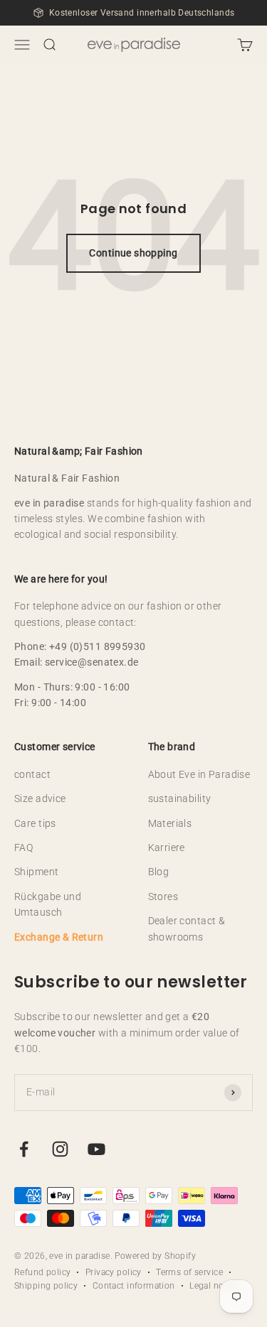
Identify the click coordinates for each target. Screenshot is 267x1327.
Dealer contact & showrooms (187, 928)
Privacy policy (113, 1272)
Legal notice (214, 1286)
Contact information (134, 1286)
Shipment (36, 871)
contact (32, 774)
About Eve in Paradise (199, 774)
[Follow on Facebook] (23, 1149)
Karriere (166, 847)
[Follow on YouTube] (96, 1149)
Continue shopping (133, 253)
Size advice (40, 798)
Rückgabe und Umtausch (47, 904)
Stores (163, 896)
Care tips (35, 823)
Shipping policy (46, 1286)
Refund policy (42, 1272)
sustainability (179, 798)
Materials (170, 823)
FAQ (23, 847)
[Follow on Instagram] (60, 1149)
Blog (158, 871)
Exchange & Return (58, 937)
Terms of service (189, 1272)
